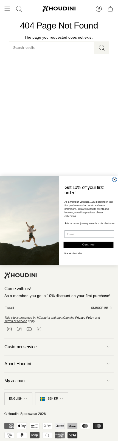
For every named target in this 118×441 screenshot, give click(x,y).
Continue (88, 244)
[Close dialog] (114, 179)
